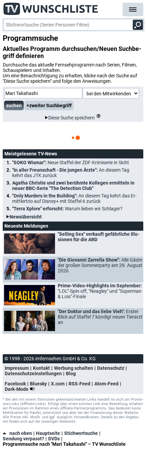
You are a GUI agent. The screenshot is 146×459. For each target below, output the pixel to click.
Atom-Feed (106, 383)
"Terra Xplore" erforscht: (67, 208)
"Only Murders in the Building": (74, 198)
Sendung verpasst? (23, 438)
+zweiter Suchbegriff (49, 105)
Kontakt (41, 368)
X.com (58, 383)
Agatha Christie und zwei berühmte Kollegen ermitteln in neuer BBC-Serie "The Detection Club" (73, 185)
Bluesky (38, 383)
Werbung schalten (73, 368)
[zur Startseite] (51, 7)
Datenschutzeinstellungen (33, 373)
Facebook (15, 383)
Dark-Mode (17, 389)
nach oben (21, 433)
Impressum (17, 368)
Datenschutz (110, 368)
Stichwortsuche (81, 433)
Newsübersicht (26, 216)
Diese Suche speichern (71, 117)
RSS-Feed (79, 383)
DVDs (54, 438)
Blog (71, 373)
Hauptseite (48, 433)
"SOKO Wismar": (70, 162)
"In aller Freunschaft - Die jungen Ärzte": (70, 172)
